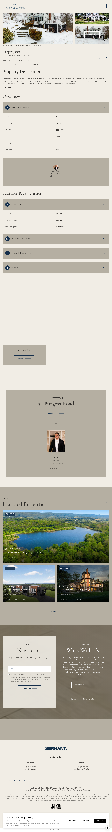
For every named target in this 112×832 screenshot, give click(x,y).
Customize (86, 821)
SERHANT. (78, 788)
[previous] (99, 503)
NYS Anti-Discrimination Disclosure (78, 790)
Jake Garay (56, 461)
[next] (106, 503)
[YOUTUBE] (25, 780)
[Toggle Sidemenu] (104, 6)
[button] (82, 685)
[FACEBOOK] (9, 780)
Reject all (72, 821)
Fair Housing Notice (37, 788)
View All (92, 34)
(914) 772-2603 (57, 174)
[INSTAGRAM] (14, 780)
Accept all (99, 821)
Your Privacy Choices (56, 830)
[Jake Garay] (56, 441)
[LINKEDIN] (19, 780)
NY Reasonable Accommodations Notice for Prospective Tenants (43, 790)
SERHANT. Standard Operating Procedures (59, 788)
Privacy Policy (27, 681)
